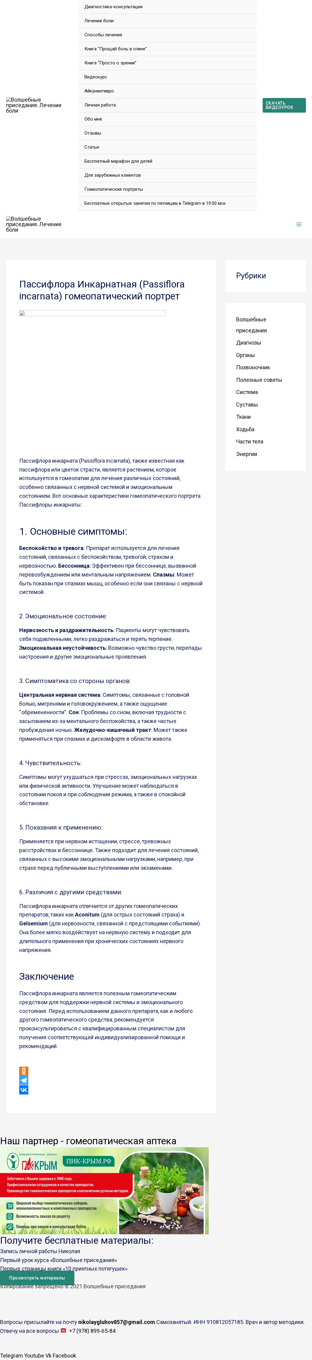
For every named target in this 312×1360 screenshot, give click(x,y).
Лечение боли (99, 21)
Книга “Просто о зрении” (110, 63)
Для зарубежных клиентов (112, 175)
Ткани (243, 417)
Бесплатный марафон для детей (118, 161)
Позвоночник (253, 367)
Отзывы (92, 133)
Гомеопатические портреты (113, 189)
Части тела (249, 441)
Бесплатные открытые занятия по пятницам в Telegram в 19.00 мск (155, 203)
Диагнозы (248, 342)
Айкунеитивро (99, 91)
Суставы (247, 404)
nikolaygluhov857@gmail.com (117, 1322)
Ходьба (245, 429)
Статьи (91, 147)
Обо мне (93, 119)
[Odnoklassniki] (23, 1071)
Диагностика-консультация (113, 6)
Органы (245, 355)
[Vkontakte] (23, 1089)
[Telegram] (23, 1080)
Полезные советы (259, 380)
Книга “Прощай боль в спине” (115, 49)
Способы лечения (103, 35)
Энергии (246, 454)
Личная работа (100, 105)
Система (247, 392)
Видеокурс (95, 77)
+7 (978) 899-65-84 (92, 1331)
